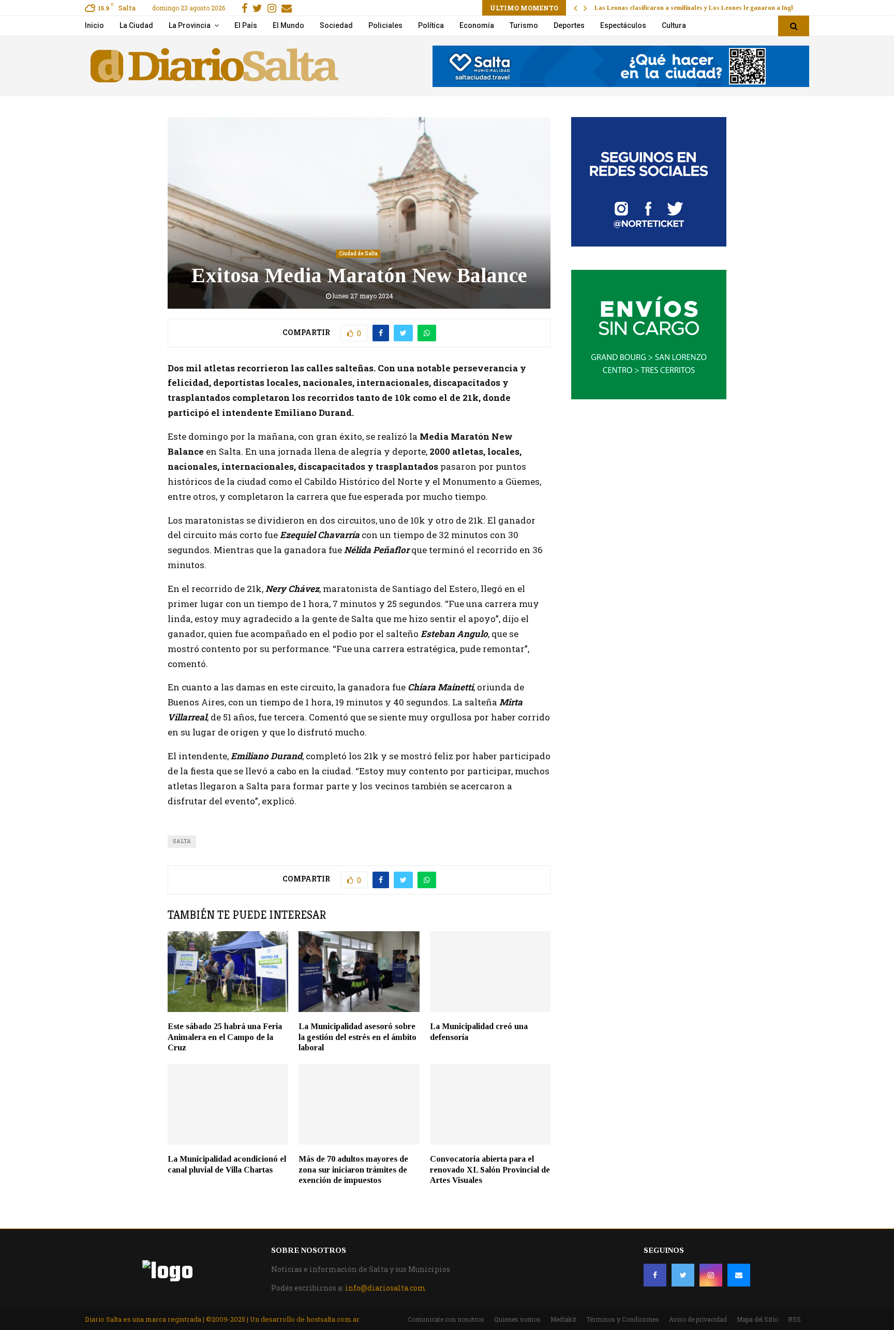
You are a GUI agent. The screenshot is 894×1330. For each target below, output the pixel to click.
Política (431, 25)
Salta (182, 841)
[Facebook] (655, 1275)
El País (245, 25)
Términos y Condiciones (622, 1319)
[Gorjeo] (683, 1275)
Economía (476, 25)
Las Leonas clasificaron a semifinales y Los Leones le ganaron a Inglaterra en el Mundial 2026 (730, 7)
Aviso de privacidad (698, 1319)
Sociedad (336, 25)
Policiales (385, 25)
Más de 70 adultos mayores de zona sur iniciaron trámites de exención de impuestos (353, 1169)
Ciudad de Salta (358, 253)
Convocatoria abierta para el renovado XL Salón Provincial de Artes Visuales (490, 1169)
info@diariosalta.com (385, 1288)
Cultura (674, 25)
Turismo (524, 25)
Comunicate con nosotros (446, 1319)
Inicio (94, 25)
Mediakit (563, 1319)
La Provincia (190, 25)
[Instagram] (710, 1275)
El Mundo (288, 25)
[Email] (738, 1275)
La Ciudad (136, 25)
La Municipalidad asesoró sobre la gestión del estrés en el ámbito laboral (357, 1037)
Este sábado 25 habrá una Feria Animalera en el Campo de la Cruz (225, 1037)
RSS (794, 1319)
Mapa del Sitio (757, 1319)
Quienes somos (517, 1319)
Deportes (569, 25)
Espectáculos (623, 25)
